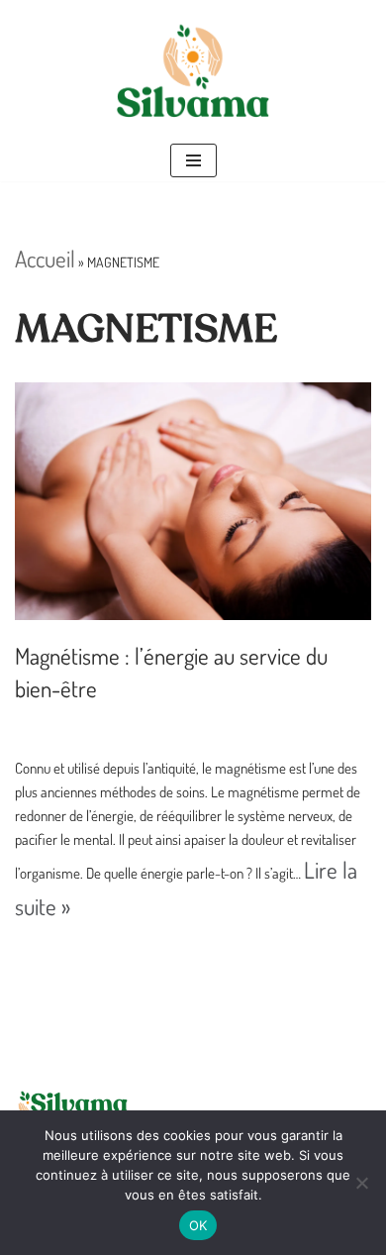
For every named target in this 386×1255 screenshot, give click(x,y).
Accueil (45, 258)
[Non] (361, 1183)
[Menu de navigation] (193, 160)
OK (198, 1225)
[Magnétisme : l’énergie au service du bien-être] (193, 501)
